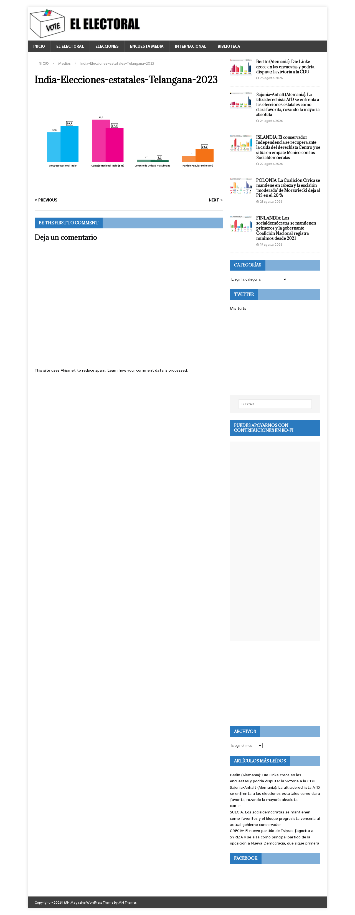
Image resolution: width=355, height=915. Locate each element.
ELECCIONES (107, 46)
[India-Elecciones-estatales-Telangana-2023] (129, 189)
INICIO (39, 46)
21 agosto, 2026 (271, 201)
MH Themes (127, 902)
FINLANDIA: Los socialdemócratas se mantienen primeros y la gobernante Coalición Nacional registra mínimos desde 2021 (286, 228)
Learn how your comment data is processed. (147, 370)
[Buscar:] (275, 404)
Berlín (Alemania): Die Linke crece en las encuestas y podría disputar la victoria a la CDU (285, 66)
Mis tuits (238, 308)
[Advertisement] (275, 353)
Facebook (245, 858)
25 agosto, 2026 (271, 77)
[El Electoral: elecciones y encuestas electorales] (86, 37)
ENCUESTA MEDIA (147, 46)
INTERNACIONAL (190, 46)
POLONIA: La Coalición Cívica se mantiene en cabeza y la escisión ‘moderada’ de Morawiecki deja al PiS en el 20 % (288, 188)
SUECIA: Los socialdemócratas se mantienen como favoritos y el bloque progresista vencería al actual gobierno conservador (275, 818)
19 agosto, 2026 (271, 244)
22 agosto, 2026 (271, 163)
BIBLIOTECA (229, 46)
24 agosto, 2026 (271, 120)
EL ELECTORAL (70, 46)
